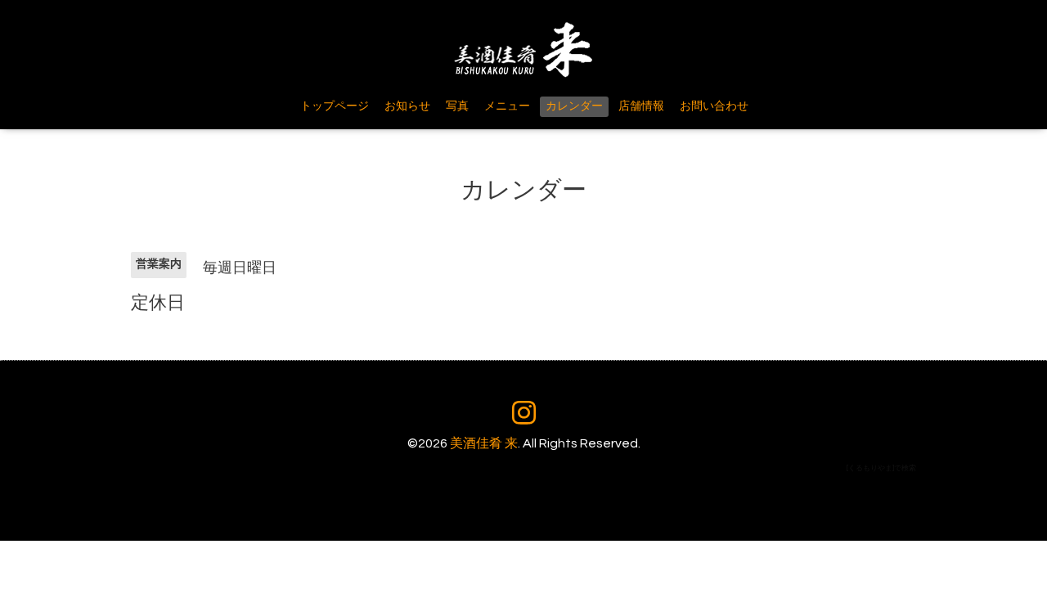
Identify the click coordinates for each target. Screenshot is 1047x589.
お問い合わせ (714, 106)
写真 (457, 106)
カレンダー (574, 106)
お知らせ (407, 106)
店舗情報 (641, 106)
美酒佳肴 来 (484, 443)
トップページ (334, 106)
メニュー (507, 106)
